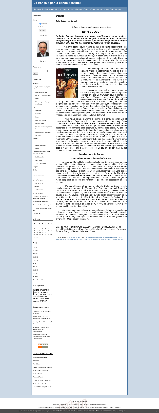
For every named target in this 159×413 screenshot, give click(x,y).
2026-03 (35, 254)
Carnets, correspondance (43, 95)
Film (34, 107)
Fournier (35, 311)
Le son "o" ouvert (38, 180)
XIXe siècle (38, 160)
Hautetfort (85, 401)
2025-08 (35, 267)
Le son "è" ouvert (38, 193)
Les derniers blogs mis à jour (61, 404)
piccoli (105, 237)
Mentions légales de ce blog (63, 407)
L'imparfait (36, 186)
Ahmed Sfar (36, 316)
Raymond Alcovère (38, 377)
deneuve (93, 237)
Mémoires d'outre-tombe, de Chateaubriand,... (41, 329)
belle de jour (96, 239)
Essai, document (40, 145)
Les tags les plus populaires (98, 404)
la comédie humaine (43, 295)
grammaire (44, 290)
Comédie (38, 114)
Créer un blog (75, 401)
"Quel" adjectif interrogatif (40, 201)
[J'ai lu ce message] (157, 411)
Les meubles (37, 213)
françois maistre (87, 239)
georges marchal (66, 239)
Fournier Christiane (38, 334)
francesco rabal (77, 239)
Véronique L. (36, 322)
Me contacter (43, 36)
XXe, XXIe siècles (40, 163)
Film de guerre (39, 123)
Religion (35, 167)
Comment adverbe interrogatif (42, 205)
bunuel (88, 237)
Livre (34, 142)
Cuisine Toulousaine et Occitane (42, 367)
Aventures (38, 110)
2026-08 (35, 247)
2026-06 (35, 250)
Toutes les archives (39, 280)
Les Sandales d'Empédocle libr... (42, 386)
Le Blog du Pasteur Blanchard (42, 380)
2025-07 (35, 270)
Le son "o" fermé (38, 183)
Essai (37, 98)
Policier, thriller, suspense (43, 132)
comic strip (38, 298)
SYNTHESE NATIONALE (40, 370)
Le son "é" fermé (38, 190)
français (37, 294)
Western (37, 135)
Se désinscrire (44, 27)
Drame (37, 117)
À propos (43, 61)
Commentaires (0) (117, 239)
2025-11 (35, 260)
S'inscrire (44, 23)
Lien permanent (106, 239)
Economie (36, 83)
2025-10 (35, 263)
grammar (46, 294)
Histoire (35, 138)
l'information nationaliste (40, 357)
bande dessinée (41, 292)
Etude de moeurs (40, 120)
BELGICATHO (37, 373)
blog (118, 407)
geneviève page (112, 237)
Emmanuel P (36, 327)
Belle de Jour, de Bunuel (66, 21)
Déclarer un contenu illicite (46, 407)
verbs (47, 299)
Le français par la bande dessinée (57, 2)
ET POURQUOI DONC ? (40, 383)
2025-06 (35, 273)
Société (35, 170)
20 (45, 232)
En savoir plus (120, 411)
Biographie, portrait (41, 92)
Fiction (37, 148)
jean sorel (99, 237)
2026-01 (35, 257)
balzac (36, 290)
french (43, 300)
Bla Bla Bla (36, 360)
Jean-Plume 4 (37, 364)
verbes (36, 301)
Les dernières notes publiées (80, 404)
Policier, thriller (39, 157)
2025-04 (35, 276)
